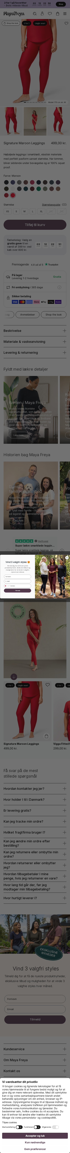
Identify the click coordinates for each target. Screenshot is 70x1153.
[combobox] (6, 586)
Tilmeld (17, 590)
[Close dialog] (67, 557)
